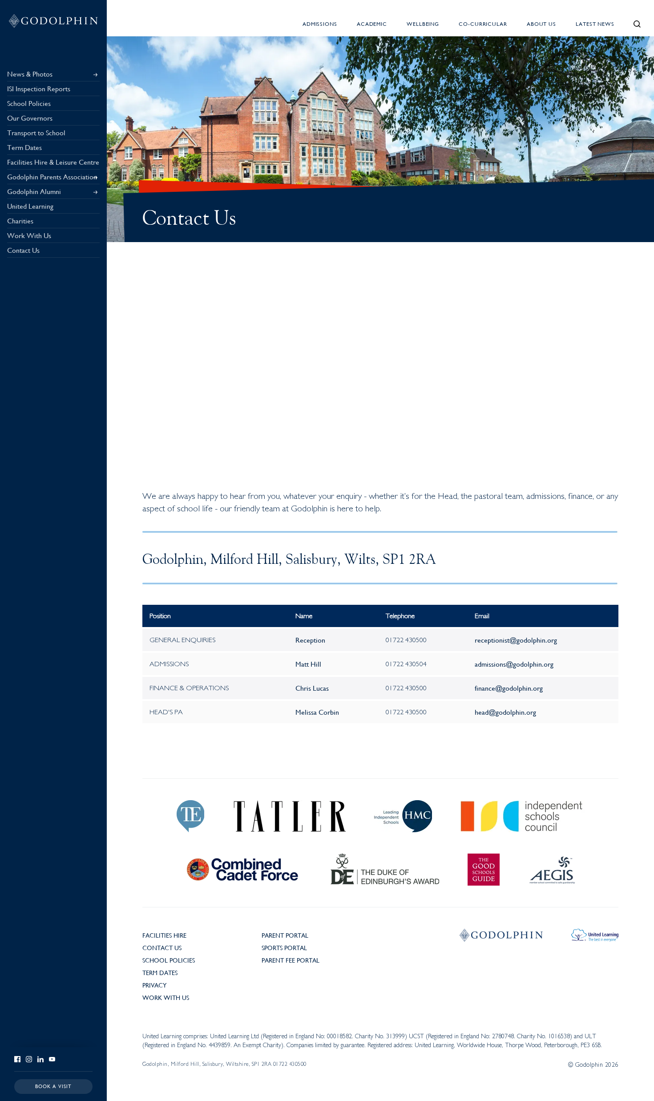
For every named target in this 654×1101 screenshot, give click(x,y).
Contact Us (162, 947)
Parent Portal (285, 935)
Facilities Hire (164, 935)
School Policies (168, 960)
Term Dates (160, 972)
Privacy (154, 985)
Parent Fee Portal (290, 960)
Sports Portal (284, 947)
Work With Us (165, 997)
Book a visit (53, 1086)
